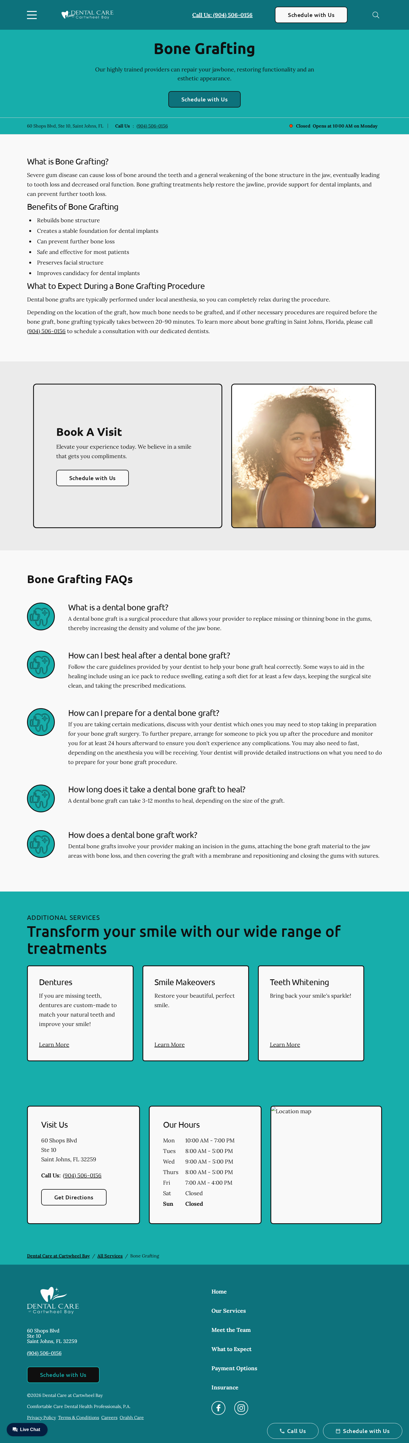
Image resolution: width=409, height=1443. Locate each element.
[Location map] (326, 1165)
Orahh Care (132, 1417)
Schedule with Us (311, 14)
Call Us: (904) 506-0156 (222, 14)
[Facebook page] (218, 1408)
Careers (109, 1417)
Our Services (228, 1310)
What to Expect (231, 1348)
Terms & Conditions (78, 1417)
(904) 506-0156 (152, 126)
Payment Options (234, 1368)
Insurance (224, 1387)
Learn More (54, 1044)
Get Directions (73, 1197)
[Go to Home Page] (87, 15)
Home (219, 1291)
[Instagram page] (241, 1408)
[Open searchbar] (376, 15)
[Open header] (33, 15)
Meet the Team (231, 1329)
